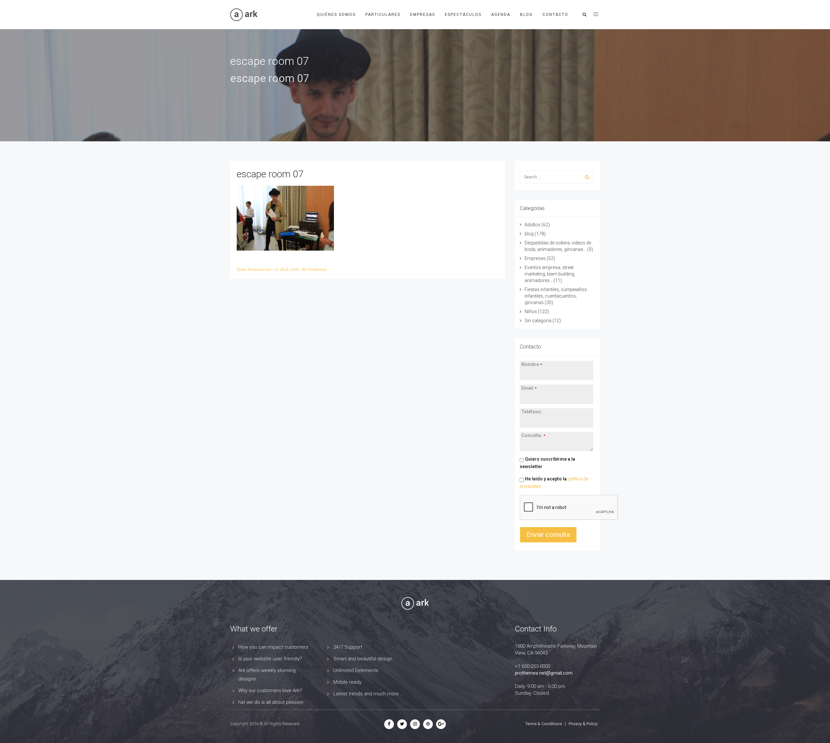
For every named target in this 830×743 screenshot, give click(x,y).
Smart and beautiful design (362, 659)
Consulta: (533, 435)
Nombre (531, 364)
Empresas (422, 14)
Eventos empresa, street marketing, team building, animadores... (550, 274)
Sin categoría (538, 320)
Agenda (500, 14)
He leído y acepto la (554, 482)
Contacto (555, 14)
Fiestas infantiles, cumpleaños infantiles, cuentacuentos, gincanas (556, 296)
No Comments (314, 269)
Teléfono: (531, 411)
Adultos (532, 224)
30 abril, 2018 (287, 269)
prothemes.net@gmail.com (544, 673)
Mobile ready (347, 682)
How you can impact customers (273, 647)
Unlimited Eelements (355, 670)
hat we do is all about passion (270, 702)
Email (529, 388)
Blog (526, 14)
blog (529, 233)
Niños (531, 311)
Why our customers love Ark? (270, 690)
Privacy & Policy (583, 723)
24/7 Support (347, 647)
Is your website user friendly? (270, 659)
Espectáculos (463, 14)
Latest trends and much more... (368, 694)
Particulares (382, 14)
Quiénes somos (336, 14)
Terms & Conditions (543, 723)
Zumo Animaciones (254, 269)
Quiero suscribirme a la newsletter (547, 462)
